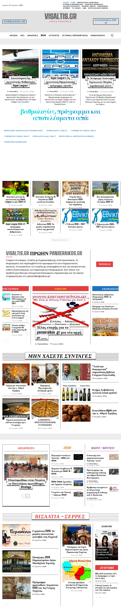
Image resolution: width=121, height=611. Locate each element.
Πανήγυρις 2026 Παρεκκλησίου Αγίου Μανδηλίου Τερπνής (44, 560)
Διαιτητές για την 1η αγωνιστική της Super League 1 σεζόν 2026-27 (15, 199)
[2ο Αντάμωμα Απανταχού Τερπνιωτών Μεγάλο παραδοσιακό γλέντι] (100, 63)
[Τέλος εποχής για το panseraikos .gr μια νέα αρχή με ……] (60, 310)
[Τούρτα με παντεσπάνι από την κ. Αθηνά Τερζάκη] (16, 374)
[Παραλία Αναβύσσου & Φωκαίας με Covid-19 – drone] (78, 470)
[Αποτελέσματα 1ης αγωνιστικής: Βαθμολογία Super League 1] (20, 63)
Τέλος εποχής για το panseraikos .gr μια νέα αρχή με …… (59, 332)
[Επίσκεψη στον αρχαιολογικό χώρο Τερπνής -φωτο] (114, 457)
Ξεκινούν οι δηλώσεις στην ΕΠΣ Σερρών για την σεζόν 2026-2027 (19, 299)
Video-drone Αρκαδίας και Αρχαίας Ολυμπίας (61, 482)
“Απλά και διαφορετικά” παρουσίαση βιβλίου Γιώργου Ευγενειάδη (103, 371)
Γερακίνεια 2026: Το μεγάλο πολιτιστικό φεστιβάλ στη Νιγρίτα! (44, 533)
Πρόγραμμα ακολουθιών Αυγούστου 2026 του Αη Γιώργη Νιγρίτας (45, 586)
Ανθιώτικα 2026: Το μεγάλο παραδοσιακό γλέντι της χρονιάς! (45, 226)
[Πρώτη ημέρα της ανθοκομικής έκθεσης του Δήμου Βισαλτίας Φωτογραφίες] (114, 472)
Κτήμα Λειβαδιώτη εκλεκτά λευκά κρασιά (104, 391)
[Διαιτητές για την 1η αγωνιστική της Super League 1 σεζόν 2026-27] (15, 189)
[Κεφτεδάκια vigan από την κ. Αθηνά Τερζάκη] (76, 413)
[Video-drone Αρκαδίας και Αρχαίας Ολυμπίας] (78, 483)
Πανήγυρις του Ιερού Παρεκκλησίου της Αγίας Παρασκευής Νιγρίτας (76, 549)
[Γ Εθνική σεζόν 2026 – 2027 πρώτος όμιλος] (105, 216)
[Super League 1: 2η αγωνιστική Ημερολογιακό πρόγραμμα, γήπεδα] (60, 63)
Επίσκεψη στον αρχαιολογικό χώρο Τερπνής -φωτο (95, 458)
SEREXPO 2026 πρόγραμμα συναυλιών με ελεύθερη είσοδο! (105, 551)
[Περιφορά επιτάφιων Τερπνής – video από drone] (78, 457)
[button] (112, 35)
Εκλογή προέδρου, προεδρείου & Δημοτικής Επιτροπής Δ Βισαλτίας (76, 585)
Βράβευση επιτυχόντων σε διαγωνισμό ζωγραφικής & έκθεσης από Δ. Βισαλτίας (97, 491)
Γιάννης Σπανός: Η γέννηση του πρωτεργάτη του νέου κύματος (106, 587)
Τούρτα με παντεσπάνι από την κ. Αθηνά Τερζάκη (16, 388)
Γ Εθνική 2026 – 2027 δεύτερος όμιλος (75, 225)
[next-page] (7, 340)
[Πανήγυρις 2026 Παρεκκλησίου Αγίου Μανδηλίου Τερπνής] (16, 561)
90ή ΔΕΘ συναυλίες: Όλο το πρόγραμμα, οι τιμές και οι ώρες (106, 575)
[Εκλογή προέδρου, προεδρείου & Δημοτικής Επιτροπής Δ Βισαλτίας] (76, 570)
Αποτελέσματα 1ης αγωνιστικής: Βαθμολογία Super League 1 (20, 81)
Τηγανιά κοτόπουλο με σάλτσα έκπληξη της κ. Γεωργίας (16, 422)
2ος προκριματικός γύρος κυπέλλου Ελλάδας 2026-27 (105, 199)
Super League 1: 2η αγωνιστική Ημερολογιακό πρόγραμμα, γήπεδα (60, 81)
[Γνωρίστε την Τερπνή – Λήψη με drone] (78, 494)
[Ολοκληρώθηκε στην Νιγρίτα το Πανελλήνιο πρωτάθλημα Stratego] (26, 467)
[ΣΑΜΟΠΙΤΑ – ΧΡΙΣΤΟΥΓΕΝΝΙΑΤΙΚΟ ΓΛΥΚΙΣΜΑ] (45, 409)
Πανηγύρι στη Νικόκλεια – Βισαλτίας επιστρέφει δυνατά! (104, 307)
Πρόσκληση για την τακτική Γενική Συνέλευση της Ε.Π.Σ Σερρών (20, 314)
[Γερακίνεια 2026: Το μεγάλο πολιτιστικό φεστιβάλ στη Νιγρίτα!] (16, 535)
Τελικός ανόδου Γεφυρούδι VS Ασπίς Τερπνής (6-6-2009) (19, 328)
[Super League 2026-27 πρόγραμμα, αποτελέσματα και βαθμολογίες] (15, 216)
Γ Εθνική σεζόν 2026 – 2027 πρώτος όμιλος (105, 225)
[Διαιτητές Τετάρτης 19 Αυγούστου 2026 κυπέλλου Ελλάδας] (45, 189)
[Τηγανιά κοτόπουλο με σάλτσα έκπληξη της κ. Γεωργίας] (16, 409)
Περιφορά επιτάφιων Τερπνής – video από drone (61, 458)
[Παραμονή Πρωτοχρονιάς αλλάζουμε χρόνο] (45, 374)
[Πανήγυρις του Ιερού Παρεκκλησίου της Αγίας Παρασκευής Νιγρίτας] (76, 535)
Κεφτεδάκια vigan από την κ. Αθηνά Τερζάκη (104, 412)
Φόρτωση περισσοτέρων (59, 240)
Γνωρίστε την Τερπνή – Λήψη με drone (61, 493)
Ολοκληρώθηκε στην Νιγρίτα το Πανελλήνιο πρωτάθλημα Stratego (26, 483)
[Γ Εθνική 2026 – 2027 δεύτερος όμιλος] (75, 216)
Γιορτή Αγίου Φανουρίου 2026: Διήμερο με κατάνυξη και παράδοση (75, 200)
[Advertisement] (60, 165)
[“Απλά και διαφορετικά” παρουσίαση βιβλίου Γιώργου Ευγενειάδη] (76, 372)
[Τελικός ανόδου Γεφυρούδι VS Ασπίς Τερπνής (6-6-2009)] (6, 327)
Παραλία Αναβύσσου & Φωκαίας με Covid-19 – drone (61, 471)
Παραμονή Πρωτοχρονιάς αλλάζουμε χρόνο (45, 388)
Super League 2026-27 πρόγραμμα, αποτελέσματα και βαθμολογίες (15, 228)
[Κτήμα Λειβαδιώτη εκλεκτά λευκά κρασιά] (76, 392)
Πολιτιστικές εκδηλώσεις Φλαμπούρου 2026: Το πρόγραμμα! (103, 296)
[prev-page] (3, 340)
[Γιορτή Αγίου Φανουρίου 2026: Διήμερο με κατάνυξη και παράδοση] (75, 189)
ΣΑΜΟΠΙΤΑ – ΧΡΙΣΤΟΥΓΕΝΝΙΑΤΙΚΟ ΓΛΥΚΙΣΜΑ (45, 422)
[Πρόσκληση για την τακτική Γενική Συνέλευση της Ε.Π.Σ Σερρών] (6, 313)
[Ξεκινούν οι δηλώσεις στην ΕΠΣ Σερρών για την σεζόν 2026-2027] (6, 297)
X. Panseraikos (12, 91)
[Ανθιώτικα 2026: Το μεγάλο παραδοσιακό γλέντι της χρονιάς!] (45, 216)
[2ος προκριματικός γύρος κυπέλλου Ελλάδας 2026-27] (105, 189)
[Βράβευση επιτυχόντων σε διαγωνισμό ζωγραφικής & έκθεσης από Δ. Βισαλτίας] (114, 489)
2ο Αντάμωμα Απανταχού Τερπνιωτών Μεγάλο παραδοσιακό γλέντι (100, 81)
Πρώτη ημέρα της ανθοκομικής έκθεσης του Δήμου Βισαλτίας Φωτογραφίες (96, 474)
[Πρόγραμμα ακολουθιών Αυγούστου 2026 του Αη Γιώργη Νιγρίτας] (16, 588)
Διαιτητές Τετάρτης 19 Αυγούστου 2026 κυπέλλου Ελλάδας (45, 199)
